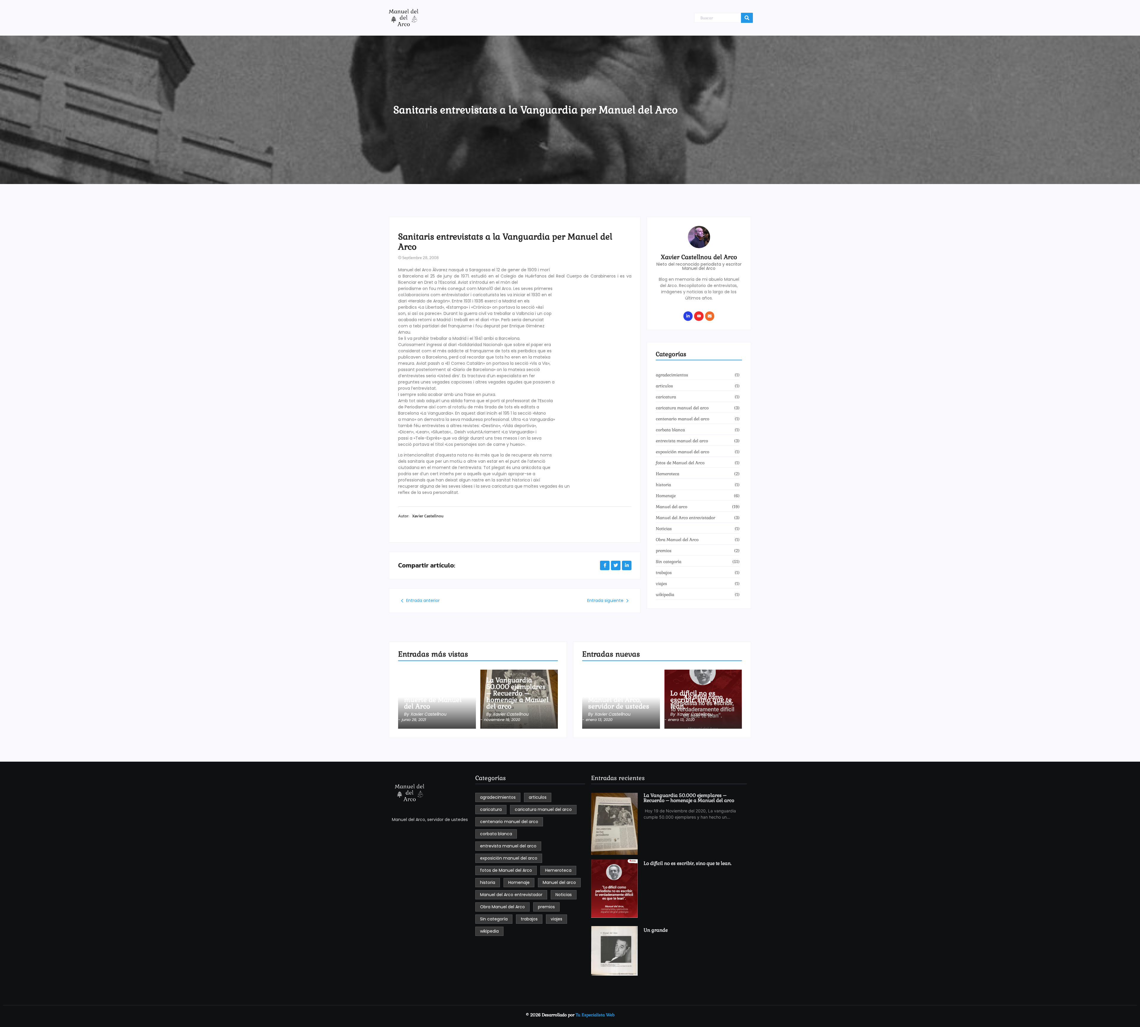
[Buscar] (747, 18)
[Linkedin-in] (688, 316)
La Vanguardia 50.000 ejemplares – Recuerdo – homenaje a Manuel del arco (517, 693)
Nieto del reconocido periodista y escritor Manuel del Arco (699, 266)
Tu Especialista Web (595, 1015)
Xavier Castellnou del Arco (699, 257)
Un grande (656, 930)
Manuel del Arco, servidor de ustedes (618, 702)
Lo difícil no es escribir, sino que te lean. (701, 699)
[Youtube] (698, 316)
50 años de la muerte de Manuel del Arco (433, 699)
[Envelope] (709, 316)
